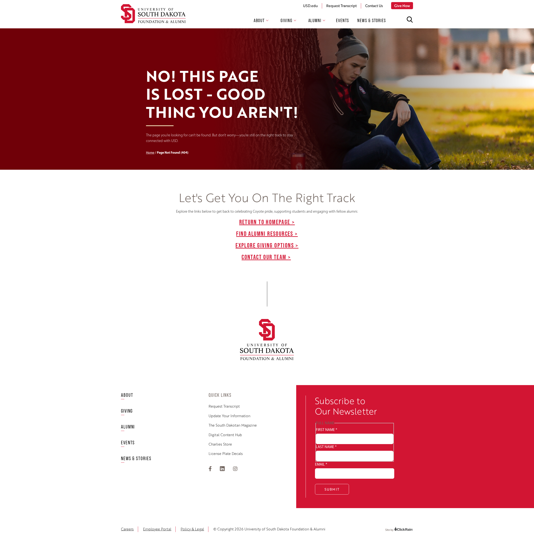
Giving (286, 20)
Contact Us (374, 5)
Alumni (314, 20)
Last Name (326, 447)
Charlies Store (220, 444)
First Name (326, 429)
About (259, 20)
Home (150, 152)
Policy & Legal (192, 528)
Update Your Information (229, 416)
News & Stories (371, 20)
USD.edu (310, 5)
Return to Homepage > (267, 221)
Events (342, 20)
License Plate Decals (226, 453)
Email (321, 464)
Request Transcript (341, 5)
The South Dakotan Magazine (233, 425)
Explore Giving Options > (267, 245)
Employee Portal (157, 528)
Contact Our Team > (266, 256)
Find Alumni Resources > (267, 233)
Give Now (402, 5)
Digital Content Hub (225, 435)
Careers (127, 528)
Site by (389, 530)
